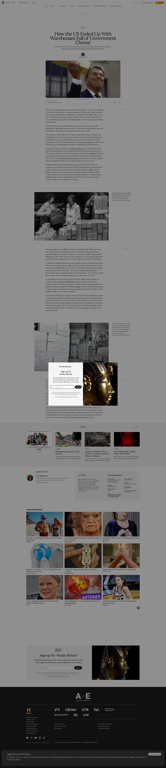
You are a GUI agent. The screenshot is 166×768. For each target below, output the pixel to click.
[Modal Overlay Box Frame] (83, 384)
